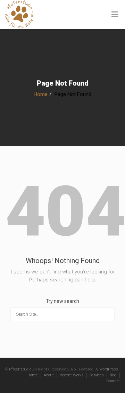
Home (41, 94)
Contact (113, 381)
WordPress (108, 369)
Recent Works (72, 375)
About (49, 375)
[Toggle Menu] (115, 15)
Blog (113, 375)
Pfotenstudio (20, 369)
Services (97, 375)
